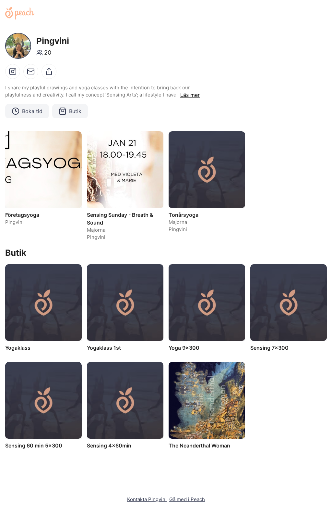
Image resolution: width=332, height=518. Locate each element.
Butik (75, 111)
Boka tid (32, 111)
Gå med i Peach (187, 499)
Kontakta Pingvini (147, 499)
